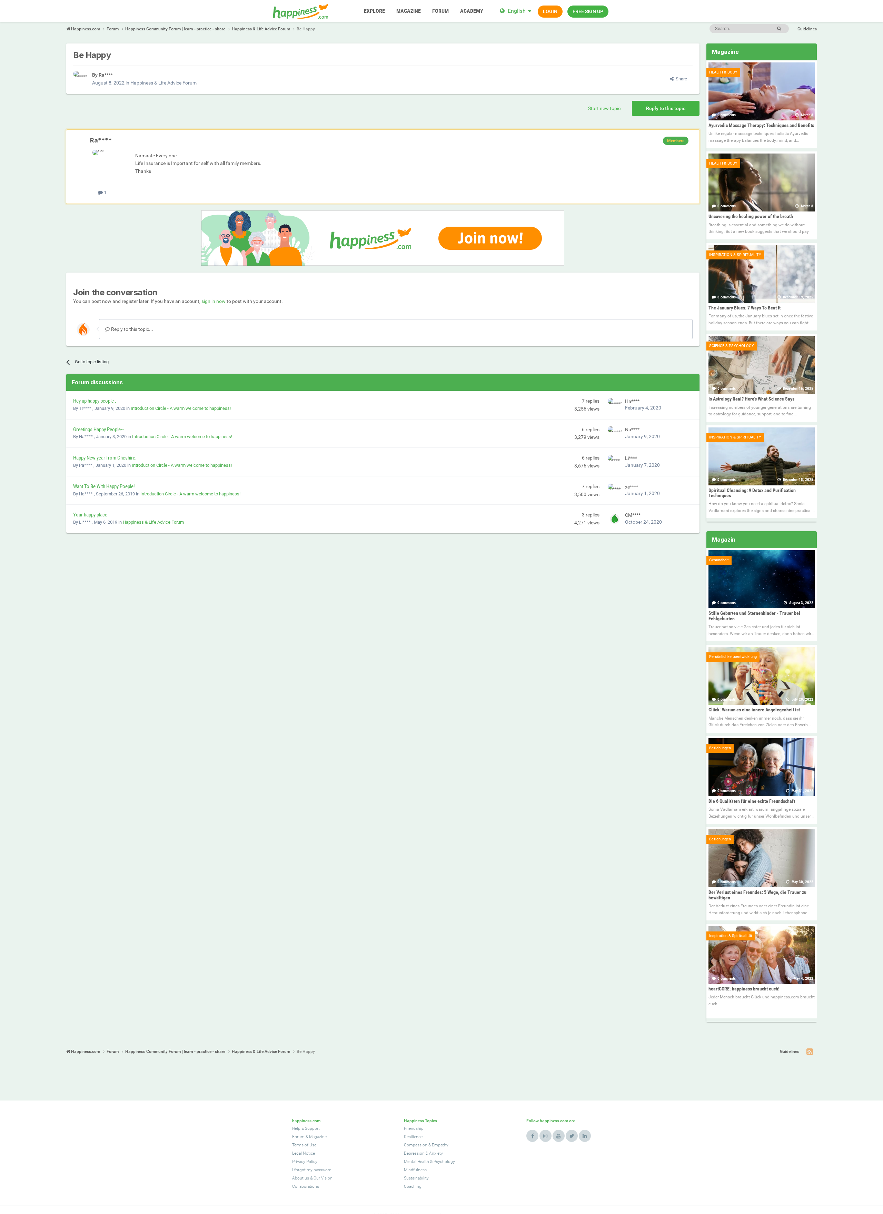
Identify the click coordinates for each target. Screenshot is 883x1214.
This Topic (750, 28)
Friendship (414, 1128)
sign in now (213, 301)
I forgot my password (311, 1169)
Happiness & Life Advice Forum (163, 83)
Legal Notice (303, 1153)
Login (550, 11)
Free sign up (588, 11)
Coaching (412, 1186)
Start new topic (604, 108)
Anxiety (436, 1153)
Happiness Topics (420, 1120)
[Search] (779, 28)
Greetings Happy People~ (98, 429)
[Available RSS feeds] (810, 1052)
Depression (414, 1153)
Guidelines (807, 29)
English (517, 11)
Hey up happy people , (94, 401)
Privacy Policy (304, 1161)
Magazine (318, 1136)
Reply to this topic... (131, 329)
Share (680, 78)
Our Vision (323, 1178)
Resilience (413, 1136)
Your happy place (90, 515)
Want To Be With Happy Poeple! (104, 486)
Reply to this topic (665, 108)
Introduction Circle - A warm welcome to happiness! (181, 408)
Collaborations (305, 1186)
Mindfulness (415, 1169)
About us (300, 1178)
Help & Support (306, 1128)
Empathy (440, 1145)
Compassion (415, 1145)
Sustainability (416, 1178)
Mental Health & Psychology (429, 1161)
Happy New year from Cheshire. (105, 458)
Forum (298, 1136)
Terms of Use (304, 1145)
